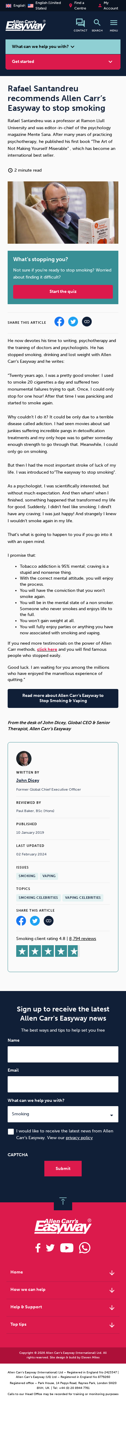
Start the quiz (63, 291)
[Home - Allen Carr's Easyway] (26, 27)
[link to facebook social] (38, 1248)
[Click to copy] (49, 922)
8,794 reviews (82, 938)
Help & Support (63, 1307)
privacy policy (79, 1137)
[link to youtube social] (66, 1248)
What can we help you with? (36, 1100)
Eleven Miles (90, 1357)
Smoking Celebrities (38, 898)
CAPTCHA (18, 1154)
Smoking (27, 876)
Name (14, 1040)
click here (47, 649)
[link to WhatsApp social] (84, 1248)
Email (13, 1070)
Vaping (49, 876)
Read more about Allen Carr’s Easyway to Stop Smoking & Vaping (63, 698)
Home (63, 1273)
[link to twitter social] (50, 1248)
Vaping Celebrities (83, 898)
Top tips (63, 1325)
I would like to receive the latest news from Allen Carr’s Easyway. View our (64, 1134)
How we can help (63, 1290)
